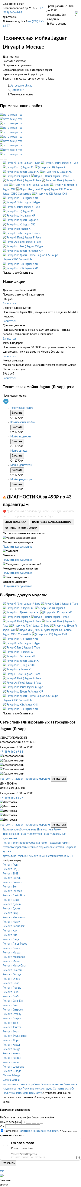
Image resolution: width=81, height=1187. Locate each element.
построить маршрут (12, 779)
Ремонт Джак (11, 900)
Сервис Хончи (11, 1080)
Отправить (8, 1163)
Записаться (10, 303)
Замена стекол (48, 856)
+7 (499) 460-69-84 (11, 752)
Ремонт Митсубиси (14, 965)
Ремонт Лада (11, 939)
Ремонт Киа (10, 935)
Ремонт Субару (12, 1014)
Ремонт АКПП (65, 856)
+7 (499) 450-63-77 (11, 798)
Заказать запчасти (52, 1084)
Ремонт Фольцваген (15, 1036)
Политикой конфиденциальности (38, 1131)
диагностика (15, 521)
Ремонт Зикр (10, 913)
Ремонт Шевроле (13, 1067)
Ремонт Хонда (11, 1049)
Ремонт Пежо (11, 983)
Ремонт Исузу (11, 922)
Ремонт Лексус (12, 948)
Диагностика (45, 829)
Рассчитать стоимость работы (21, 1084)
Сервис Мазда (11, 1075)
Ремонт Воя (10, 886)
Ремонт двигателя (31, 834)
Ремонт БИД (10, 869)
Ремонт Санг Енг (13, 1001)
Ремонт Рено (10, 992)
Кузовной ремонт (27, 856)
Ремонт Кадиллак (13, 926)
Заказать (17, 413)
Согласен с (32, 1131)
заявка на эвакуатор (21, 528)
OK (2, 1171)
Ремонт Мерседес (14, 957)
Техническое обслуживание (19, 829)
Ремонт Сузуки (12, 1018)
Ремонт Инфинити (14, 917)
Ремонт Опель (11, 979)
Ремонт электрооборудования (21, 843)
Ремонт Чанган (12, 1058)
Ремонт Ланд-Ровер (15, 943)
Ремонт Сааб (10, 996)
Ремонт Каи (10, 930)
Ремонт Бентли (12, 878)
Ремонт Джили (12, 904)
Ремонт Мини (11, 961)
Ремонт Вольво (12, 882)
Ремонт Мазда (12, 952)
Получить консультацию (17, 547)
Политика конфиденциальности (22, 1093)
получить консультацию (51, 521)
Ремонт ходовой (50, 843)
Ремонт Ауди (10, 865)
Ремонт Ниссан (12, 970)
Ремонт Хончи (11, 1053)
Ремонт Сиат (10, 1005)
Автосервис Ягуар (21, 85)
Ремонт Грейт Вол (14, 895)
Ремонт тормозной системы (46, 847)
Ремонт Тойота (12, 1027)
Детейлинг (17, 90)
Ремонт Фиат (11, 1031)
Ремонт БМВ (10, 873)
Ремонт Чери (11, 1062)
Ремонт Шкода (12, 1071)
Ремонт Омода (12, 974)
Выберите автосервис (13, 1117)
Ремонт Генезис (12, 891)
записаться (59, 779)
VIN (2, 1126)
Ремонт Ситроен (13, 1009)
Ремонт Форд (11, 1040)
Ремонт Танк (10, 1023)
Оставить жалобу (63, 1088)
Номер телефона (10, 1122)
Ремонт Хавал (11, 1045)
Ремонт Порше (12, 988)
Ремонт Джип (11, 908)
